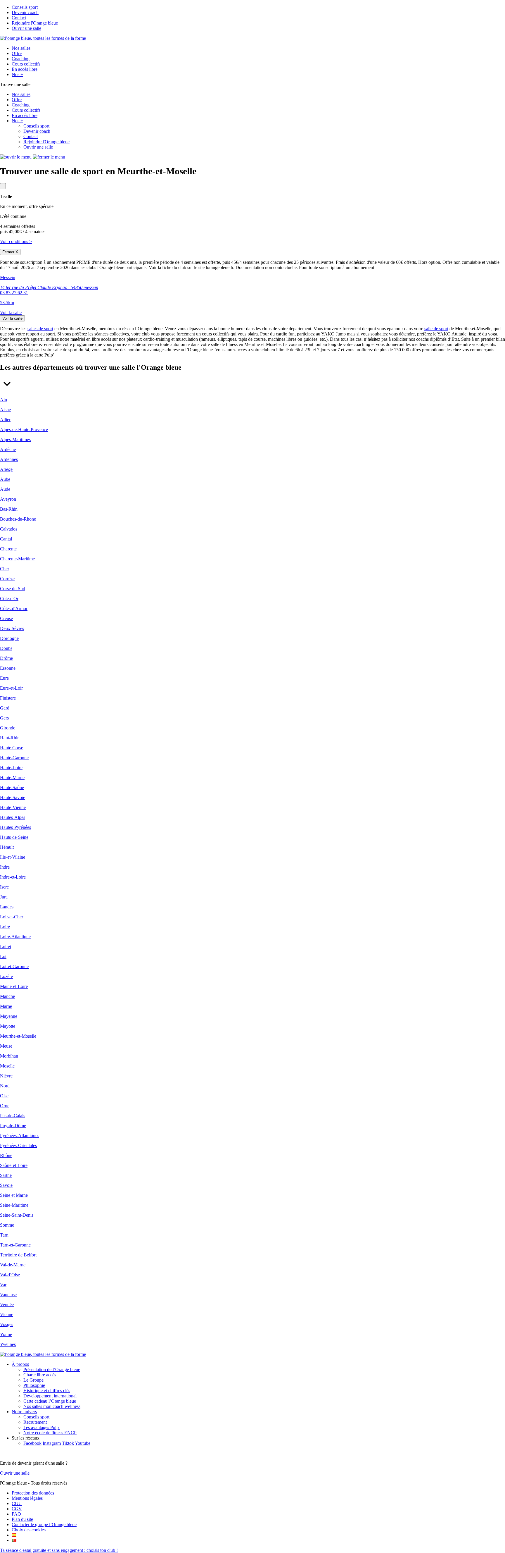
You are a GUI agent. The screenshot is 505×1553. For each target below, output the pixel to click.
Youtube (82, 1443)
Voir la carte (12, 318)
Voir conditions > (16, 241)
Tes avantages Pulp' (41, 1427)
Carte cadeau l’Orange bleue (49, 1401)
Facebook (32, 1443)
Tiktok (68, 1443)
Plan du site (22, 1519)
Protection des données (33, 1492)
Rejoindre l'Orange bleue (35, 22)
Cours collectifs (26, 63)
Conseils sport (25, 7)
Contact (19, 17)
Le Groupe (33, 1380)
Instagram (52, 1443)
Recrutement (35, 1422)
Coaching (21, 58)
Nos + (17, 74)
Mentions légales (27, 1498)
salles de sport (40, 328)
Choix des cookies (29, 1529)
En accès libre (24, 69)
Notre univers (24, 1411)
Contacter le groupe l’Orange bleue (44, 1524)
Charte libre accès (39, 1374)
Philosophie (34, 1385)
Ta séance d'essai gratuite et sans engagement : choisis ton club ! (59, 1550)
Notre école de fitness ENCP (50, 1432)
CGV (17, 1508)
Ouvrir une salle (26, 28)
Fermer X (10, 252)
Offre (17, 53)
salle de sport (436, 328)
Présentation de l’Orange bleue (51, 1369)
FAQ (16, 1513)
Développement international (50, 1395)
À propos (20, 1364)
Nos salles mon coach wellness (51, 1406)
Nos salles (21, 48)
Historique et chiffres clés (46, 1390)
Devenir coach (25, 12)
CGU (17, 1503)
